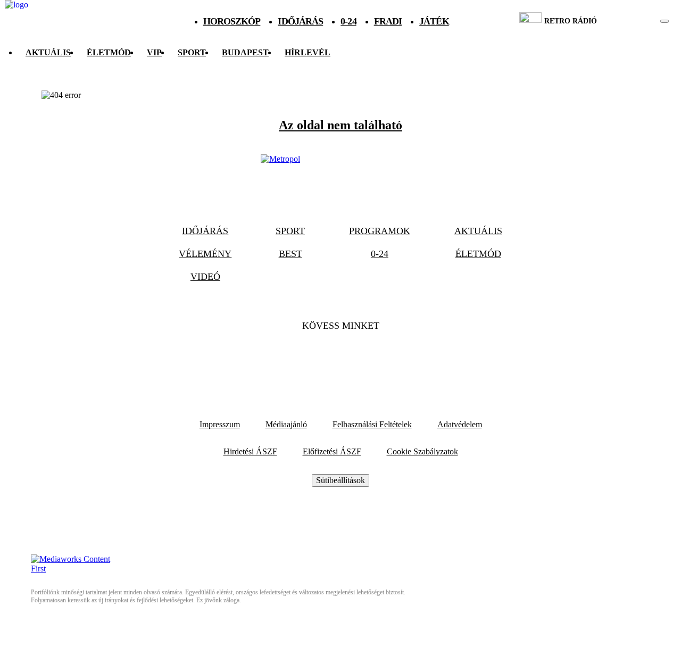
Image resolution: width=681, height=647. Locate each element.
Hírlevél (307, 52)
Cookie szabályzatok (422, 451)
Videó (205, 276)
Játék (434, 21)
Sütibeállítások (340, 480)
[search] (664, 21)
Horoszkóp (232, 21)
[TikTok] (340, 358)
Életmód (109, 52)
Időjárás (300, 21)
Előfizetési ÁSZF (332, 451)
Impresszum (220, 424)
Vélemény (205, 253)
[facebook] (628, 21)
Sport (192, 52)
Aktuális (48, 52)
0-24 (348, 21)
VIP (154, 52)
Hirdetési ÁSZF (250, 451)
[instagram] (637, 21)
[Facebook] (311, 358)
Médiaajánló (286, 424)
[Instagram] (369, 358)
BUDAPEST (245, 52)
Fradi (388, 21)
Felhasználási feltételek (372, 424)
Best (290, 253)
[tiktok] (632, 21)
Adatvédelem (459, 424)
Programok (379, 231)
